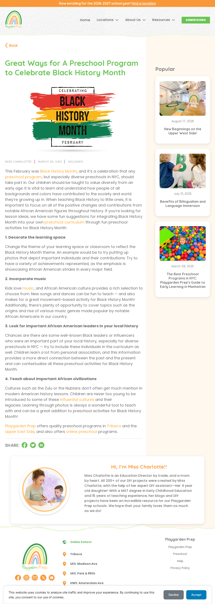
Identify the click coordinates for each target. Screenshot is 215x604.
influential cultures (77, 399)
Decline (174, 594)
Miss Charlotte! (18, 162)
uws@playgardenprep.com (132, 585)
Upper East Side (19, 431)
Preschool (180, 554)
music (28, 288)
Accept (196, 594)
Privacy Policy (180, 568)
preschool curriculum (64, 222)
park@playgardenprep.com (132, 575)
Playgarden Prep (20, 426)
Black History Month (58, 171)
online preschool (81, 431)
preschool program (23, 176)
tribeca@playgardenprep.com (134, 556)
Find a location (144, 3)
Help (180, 561)
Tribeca (114, 426)
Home (85, 20)
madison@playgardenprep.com (135, 566)
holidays (75, 162)
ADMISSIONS (196, 20)
